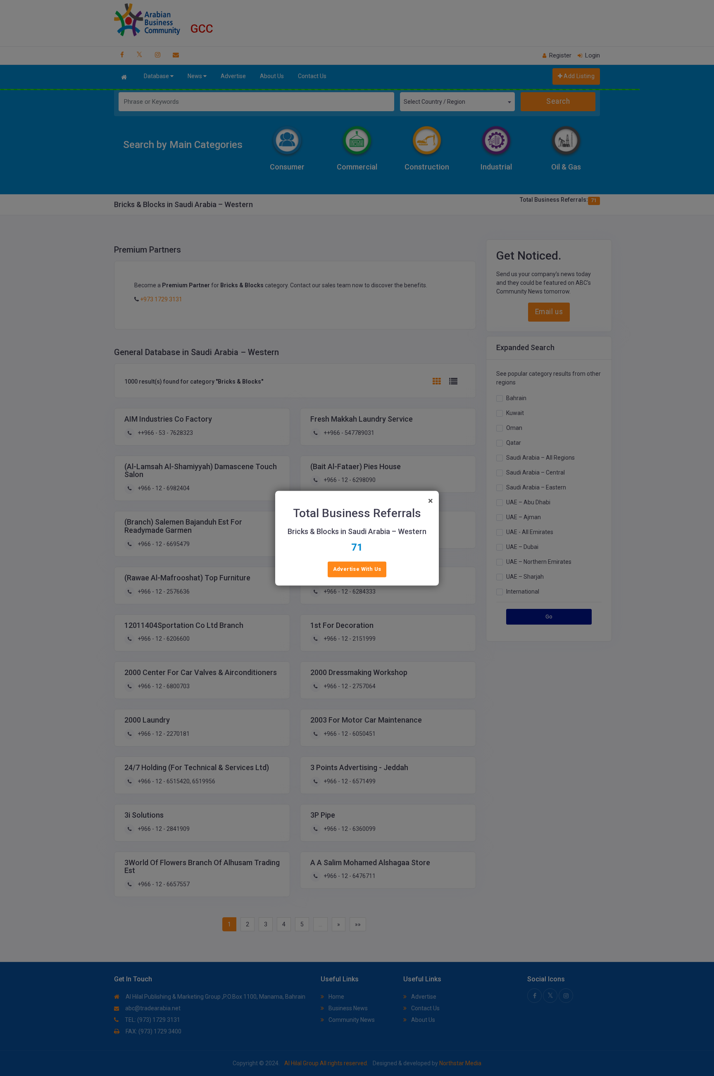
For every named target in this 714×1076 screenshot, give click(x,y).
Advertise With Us (357, 569)
